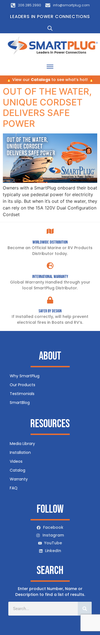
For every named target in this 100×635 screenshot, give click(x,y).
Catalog (17, 470)
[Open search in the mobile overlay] (50, 28)
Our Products (22, 385)
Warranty (19, 479)
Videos (16, 461)
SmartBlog (20, 402)
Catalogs (40, 79)
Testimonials (22, 393)
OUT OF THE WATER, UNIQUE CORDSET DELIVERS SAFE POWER (47, 107)
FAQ (14, 488)
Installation (20, 452)
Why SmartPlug (24, 376)
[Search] (85, 609)
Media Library (22, 443)
